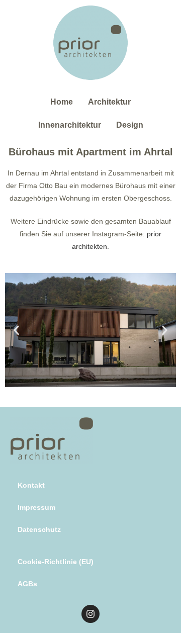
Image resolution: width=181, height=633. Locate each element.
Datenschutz (39, 529)
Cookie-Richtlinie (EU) (56, 562)
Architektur (109, 102)
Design (129, 125)
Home (61, 102)
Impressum (36, 507)
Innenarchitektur (69, 125)
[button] (16, 330)
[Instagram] (90, 614)
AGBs (27, 584)
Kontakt (31, 485)
